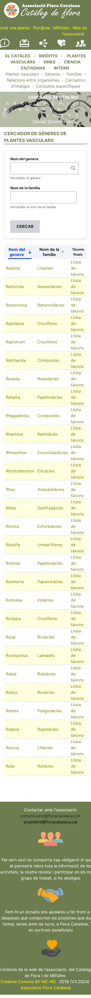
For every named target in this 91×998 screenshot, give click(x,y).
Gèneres (52, 74)
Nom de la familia (25, 188)
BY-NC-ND (28, 981)
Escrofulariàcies (52, 452)
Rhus (10, 489)
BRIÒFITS (48, 55)
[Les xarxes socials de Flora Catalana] (43, 45)
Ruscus (12, 747)
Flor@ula (41, 27)
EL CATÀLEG (17, 55)
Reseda (13, 378)
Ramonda (15, 286)
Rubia (11, 673)
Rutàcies (45, 766)
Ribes (11, 507)
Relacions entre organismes (33, 80)
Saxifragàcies (50, 507)
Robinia (13, 563)
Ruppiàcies (47, 729)
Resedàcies (48, 378)
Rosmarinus (17, 655)
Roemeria (15, 581)
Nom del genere (24, 159)
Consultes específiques (58, 86)
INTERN (61, 67)
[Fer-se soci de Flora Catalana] (81, 46)
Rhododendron (20, 470)
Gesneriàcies (49, 286)
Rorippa (13, 618)
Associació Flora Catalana (46, 987)
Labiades (46, 655)
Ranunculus (16, 304)
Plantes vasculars (22, 74)
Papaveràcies (50, 581)
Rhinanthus (16, 452)
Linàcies (45, 268)
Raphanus (15, 323)
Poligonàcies (49, 710)
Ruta (10, 766)
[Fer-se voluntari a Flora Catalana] (61, 45)
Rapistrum (15, 341)
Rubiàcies (46, 673)
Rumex (12, 710)
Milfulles (61, 27)
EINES (49, 61)
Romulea (14, 600)
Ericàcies (46, 470)
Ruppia (12, 729)
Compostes (48, 360)
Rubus (11, 692)
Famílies (74, 74)
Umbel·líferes (49, 544)
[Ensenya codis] (62, 121)
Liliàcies (45, 747)
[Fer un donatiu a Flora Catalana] (24, 46)
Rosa (10, 636)
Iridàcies (45, 600)
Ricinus (12, 526)
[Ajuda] (40, 121)
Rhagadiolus (17, 415)
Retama (13, 397)
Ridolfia (13, 544)
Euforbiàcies (49, 526)
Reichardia (16, 360)
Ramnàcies (47, 434)
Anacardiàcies (50, 489)
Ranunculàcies (50, 304)
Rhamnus (14, 434)
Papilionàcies (49, 397)
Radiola (13, 268)
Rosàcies (45, 636)
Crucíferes (47, 323)
